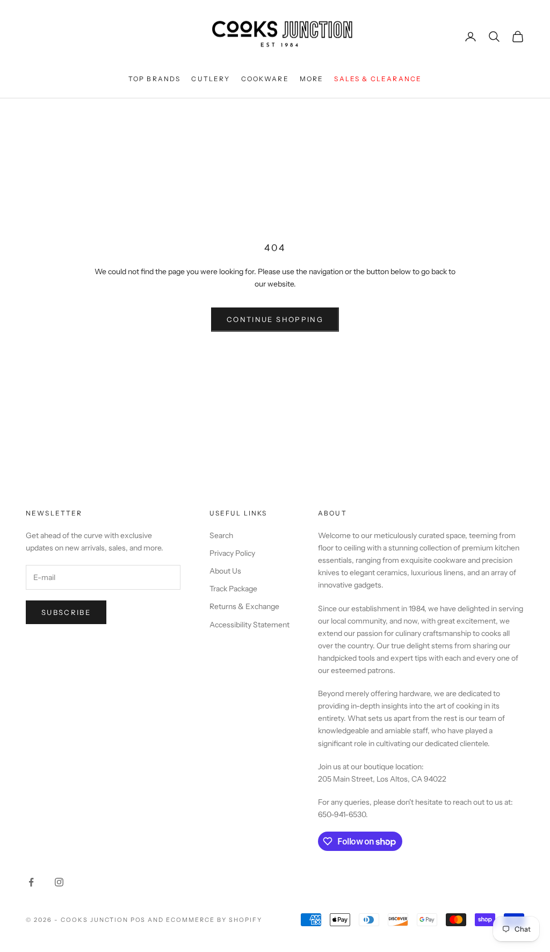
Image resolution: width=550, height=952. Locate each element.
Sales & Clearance (378, 79)
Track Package (233, 588)
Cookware (265, 79)
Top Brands (154, 79)
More (312, 79)
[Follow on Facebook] (31, 882)
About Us (225, 571)
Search (221, 535)
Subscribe (66, 612)
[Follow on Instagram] (59, 882)
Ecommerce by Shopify (214, 920)
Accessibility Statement (249, 624)
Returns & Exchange (244, 606)
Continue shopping (275, 319)
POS (138, 920)
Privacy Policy (232, 553)
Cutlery (210, 79)
